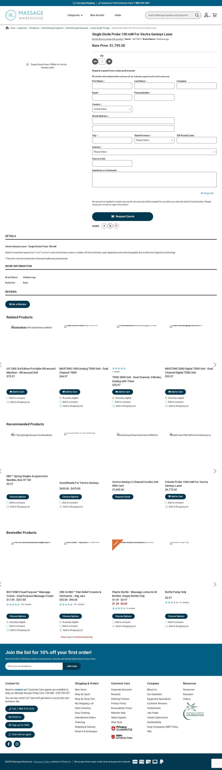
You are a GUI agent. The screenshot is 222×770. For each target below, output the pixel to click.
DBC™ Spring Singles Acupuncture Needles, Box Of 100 (27, 478)
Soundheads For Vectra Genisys (79, 482)
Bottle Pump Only (175, 592)
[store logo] (24, 15)
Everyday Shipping (86, 3)
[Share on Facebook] (104, 226)
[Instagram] (17, 744)
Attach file (209, 193)
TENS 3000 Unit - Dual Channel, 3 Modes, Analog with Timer (136, 379)
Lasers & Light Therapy (100, 28)
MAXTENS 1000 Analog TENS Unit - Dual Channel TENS (83, 370)
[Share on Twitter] (110, 226)
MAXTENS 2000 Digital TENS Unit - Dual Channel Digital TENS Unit (189, 370)
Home (12, 28)
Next (215, 365)
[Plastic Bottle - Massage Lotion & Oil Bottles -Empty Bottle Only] (137, 565)
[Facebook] (8, 744)
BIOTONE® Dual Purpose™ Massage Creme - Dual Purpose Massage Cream (29, 594)
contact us (20, 689)
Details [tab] (10, 236)
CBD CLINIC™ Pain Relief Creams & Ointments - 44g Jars (80, 594)
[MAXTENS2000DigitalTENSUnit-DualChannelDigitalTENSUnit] (190, 345)
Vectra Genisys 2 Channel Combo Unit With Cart (135, 483)
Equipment (22, 28)
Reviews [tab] (11, 291)
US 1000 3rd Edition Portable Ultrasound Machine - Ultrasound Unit (30, 370)
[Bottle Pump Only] (190, 565)
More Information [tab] (18, 266)
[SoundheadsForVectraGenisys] (84, 453)
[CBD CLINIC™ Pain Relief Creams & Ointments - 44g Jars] (84, 565)
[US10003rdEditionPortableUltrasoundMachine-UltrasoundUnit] (31, 345)
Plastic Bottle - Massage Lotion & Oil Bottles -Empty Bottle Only (134, 594)
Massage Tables (42, 761)
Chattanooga (162, 39)
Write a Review (17, 304)
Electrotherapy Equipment (52, 28)
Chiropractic (34, 28)
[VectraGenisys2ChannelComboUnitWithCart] (137, 453)
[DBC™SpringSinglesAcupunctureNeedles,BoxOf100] (31, 453)
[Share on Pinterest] (116, 226)
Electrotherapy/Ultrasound (77, 28)
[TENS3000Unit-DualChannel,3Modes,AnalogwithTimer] (137, 345)
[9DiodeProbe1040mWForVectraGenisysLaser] (190, 453)
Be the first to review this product (108, 39)
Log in (69, 637)
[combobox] (173, 15)
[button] (207, 15)
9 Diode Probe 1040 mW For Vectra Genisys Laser (186, 483)
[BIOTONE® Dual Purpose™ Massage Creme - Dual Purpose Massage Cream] (31, 565)
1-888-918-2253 (142, 3)
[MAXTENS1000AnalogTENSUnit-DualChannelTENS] (84, 345)
